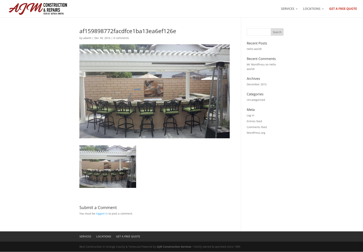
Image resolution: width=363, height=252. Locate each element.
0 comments (121, 38)
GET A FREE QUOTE (343, 9)
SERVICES (287, 9)
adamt (87, 38)
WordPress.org (256, 133)
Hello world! (254, 49)
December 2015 (257, 84)
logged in (102, 213)
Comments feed (257, 127)
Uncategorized (256, 100)
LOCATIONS (311, 9)
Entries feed (254, 121)
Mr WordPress (256, 64)
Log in (250, 115)
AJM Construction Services (174, 246)
